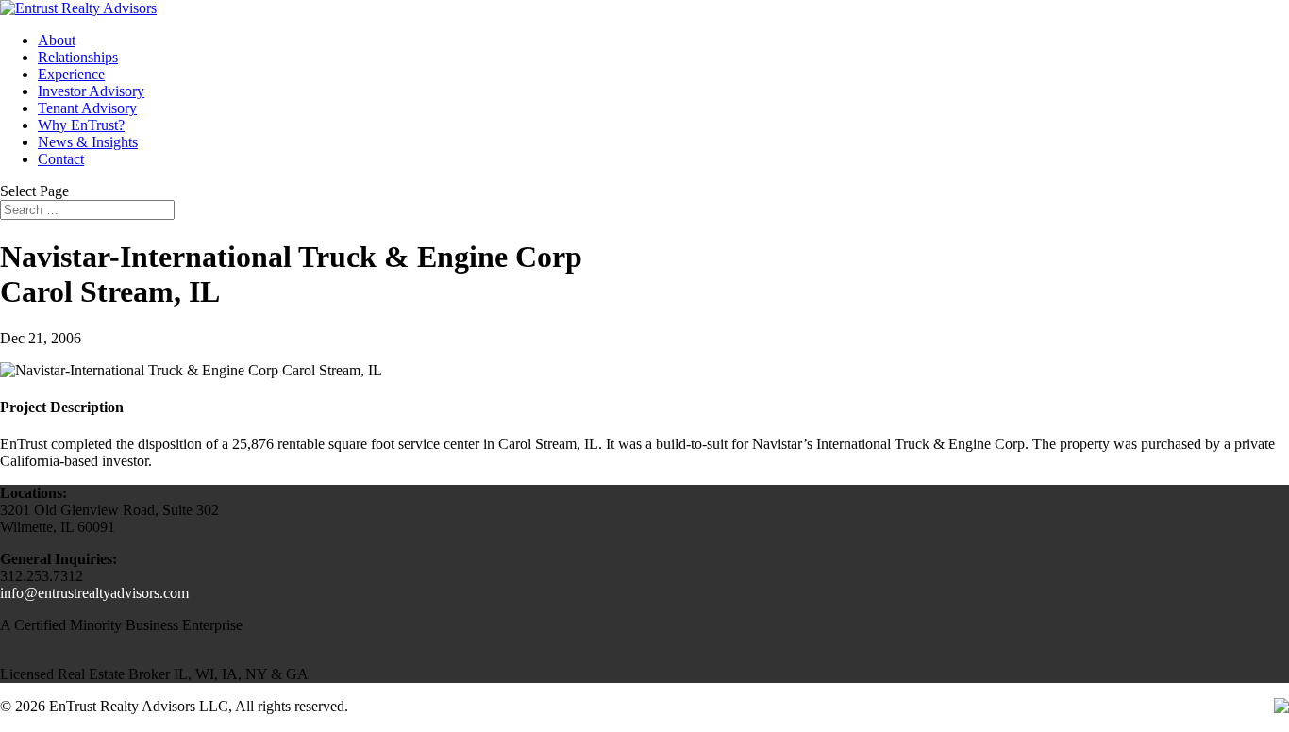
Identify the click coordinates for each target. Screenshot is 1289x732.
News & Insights (88, 142)
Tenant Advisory (87, 108)
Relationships (78, 57)
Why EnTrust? (81, 125)
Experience (71, 74)
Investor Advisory (91, 91)
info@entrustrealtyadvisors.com (94, 593)
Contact (61, 159)
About (56, 40)
